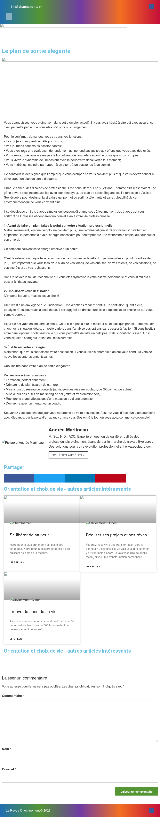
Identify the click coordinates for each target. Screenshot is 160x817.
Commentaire (13, 695)
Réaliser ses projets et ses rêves (116, 535)
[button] (9, 16)
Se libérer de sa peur (29, 535)
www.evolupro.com (139, 446)
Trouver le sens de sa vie (33, 611)
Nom (6, 749)
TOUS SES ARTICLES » (68, 455)
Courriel (9, 769)
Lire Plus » (17, 562)
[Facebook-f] (151, 6)
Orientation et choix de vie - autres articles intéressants (67, 651)
